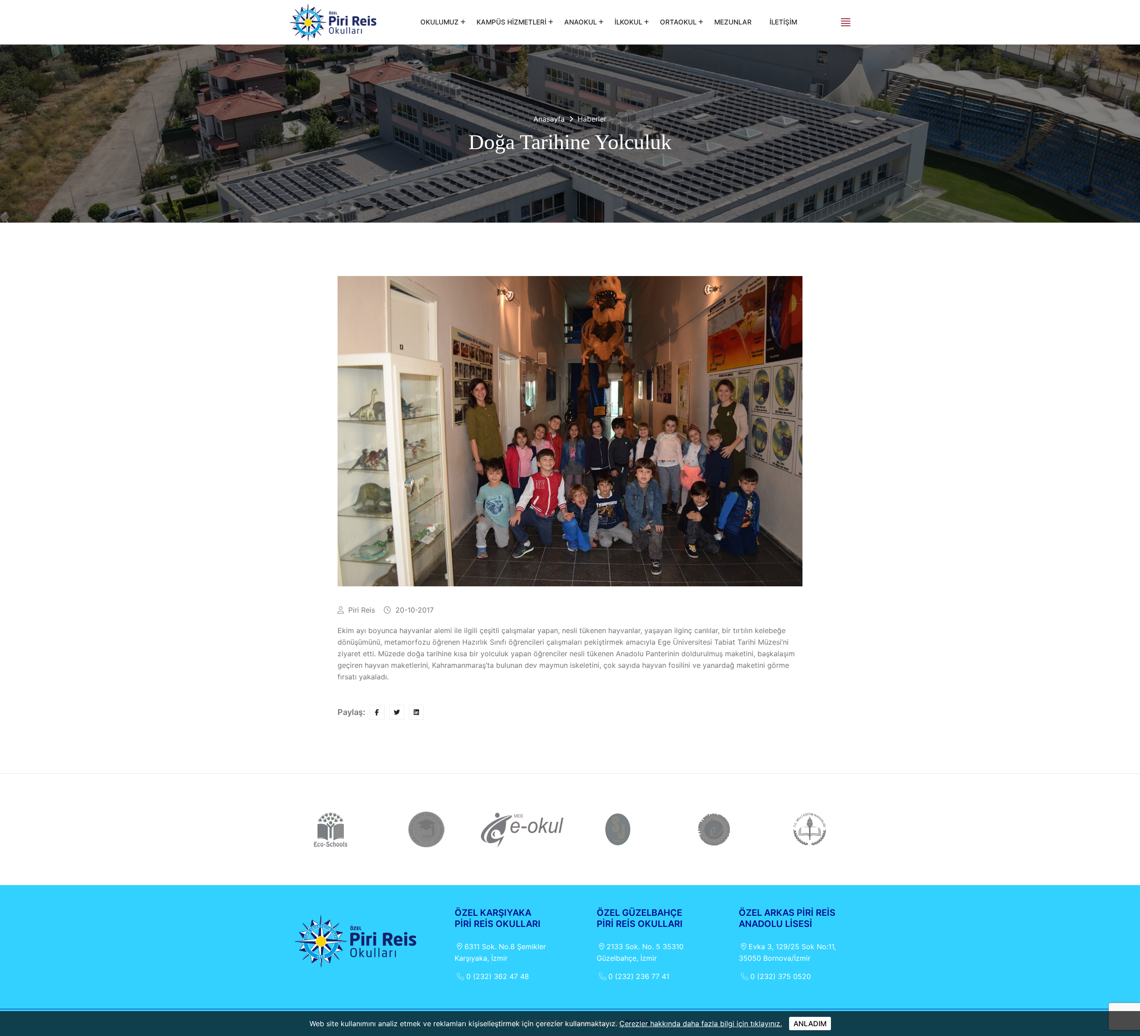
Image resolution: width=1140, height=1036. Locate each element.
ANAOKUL (580, 22)
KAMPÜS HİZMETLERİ (511, 22)
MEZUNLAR (733, 22)
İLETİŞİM (783, 22)
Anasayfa (549, 118)
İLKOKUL (628, 22)
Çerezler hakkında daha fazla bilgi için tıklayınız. (700, 1023)
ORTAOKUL (678, 22)
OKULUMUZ (439, 22)
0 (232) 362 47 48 (497, 976)
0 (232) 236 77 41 (638, 976)
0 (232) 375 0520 (780, 976)
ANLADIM (810, 1023)
